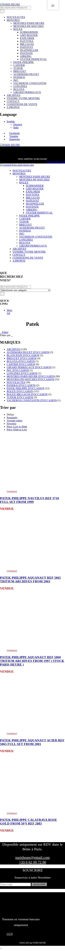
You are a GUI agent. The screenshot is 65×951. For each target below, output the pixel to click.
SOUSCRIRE (39, 884)
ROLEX (17, 29)
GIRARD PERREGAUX (27, 92)
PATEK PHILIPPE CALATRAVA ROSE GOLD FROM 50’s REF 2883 (28, 821)
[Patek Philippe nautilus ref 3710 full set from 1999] (32, 486)
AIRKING (26, 56)
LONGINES (20, 86)
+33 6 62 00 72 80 (55, 161)
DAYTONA (27, 41)
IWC (15, 80)
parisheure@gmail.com (32, 857)
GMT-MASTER (29, 35)
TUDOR (18, 68)
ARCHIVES (13, 95)
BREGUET (19, 71)
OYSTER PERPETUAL (33, 59)
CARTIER (19, 65)
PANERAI (19, 77)
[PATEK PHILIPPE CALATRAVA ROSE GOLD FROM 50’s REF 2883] (32, 808)
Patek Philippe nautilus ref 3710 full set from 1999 (29, 500)
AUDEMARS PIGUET (26, 74)
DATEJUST (26, 47)
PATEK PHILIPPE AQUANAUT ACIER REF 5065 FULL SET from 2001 (32, 742)
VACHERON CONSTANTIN (29, 83)
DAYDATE (26, 53)
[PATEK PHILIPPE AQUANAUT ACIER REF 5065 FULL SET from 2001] (32, 728)
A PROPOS (13, 107)
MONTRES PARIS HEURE (28, 23)
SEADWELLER (29, 50)
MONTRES (13, 20)
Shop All (9, 312)
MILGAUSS (27, 44)
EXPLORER (27, 38)
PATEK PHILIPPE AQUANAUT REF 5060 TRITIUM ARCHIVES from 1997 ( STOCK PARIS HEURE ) (32, 660)
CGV (10, 934)
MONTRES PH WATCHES (28, 26)
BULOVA (18, 89)
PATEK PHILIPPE (23, 62)
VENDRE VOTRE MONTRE (23, 98)
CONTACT (13, 101)
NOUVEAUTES (16, 17)
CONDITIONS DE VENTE (22, 104)
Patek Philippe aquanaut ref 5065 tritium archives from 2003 (30, 579)
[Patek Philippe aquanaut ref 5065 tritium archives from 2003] (32, 565)
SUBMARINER (29, 32)
